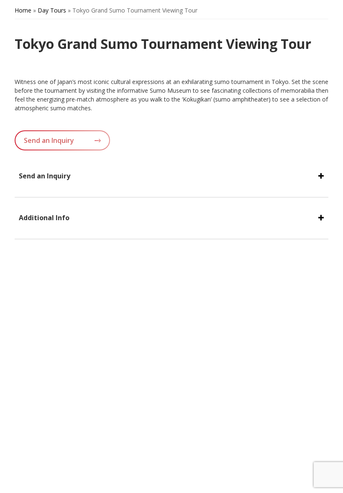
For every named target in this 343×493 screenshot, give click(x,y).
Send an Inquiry (49, 140)
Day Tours (52, 10)
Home (23, 10)
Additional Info (44, 217)
